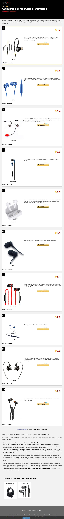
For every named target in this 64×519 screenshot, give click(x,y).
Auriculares (24, 429)
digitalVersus (19, 429)
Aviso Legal (24, 510)
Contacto (39, 510)
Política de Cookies (32, 510)
